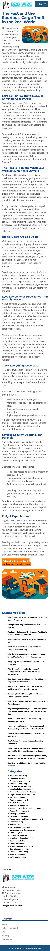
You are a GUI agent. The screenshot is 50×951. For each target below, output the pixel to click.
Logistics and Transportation (22, 794)
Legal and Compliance (19, 822)
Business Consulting (18, 783)
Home (4, 924)
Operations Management (20, 827)
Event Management (18, 854)
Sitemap (5, 935)
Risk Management (17, 797)
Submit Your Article (10, 928)
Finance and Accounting (20, 781)
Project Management (19, 800)
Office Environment (18, 857)
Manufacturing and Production (23, 792)
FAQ (3, 932)
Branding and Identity (19, 849)
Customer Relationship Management (25, 808)
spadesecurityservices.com (16, 563)
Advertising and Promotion (21, 846)
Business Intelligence (19, 805)
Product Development (19, 811)
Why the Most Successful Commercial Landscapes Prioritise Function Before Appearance (24, 672)
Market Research (17, 803)
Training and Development (21, 838)
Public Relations (17, 843)
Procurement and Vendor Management (26, 819)
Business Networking (19, 852)
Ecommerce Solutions (19, 841)
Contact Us (7, 939)
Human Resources (17, 778)
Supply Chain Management (21, 789)
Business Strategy (18, 824)
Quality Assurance (17, 813)
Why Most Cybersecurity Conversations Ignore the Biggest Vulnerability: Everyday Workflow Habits (27, 711)
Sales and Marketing (18, 775)
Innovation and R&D (18, 835)
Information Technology (20, 786)
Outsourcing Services (19, 816)
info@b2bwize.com (12, 905)
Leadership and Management (22, 830)
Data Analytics (16, 832)
